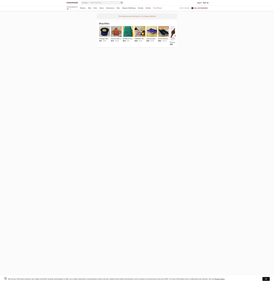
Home (101, 8)
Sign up (205, 3)
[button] (86, 3)
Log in (199, 3)
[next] (175, 36)
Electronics (110, 8)
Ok (266, 279)
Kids (95, 8)
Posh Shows (157, 8)
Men (89, 8)
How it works (184, 8)
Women (83, 8)
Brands (140, 8)
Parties (148, 8)
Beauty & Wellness (129, 8)
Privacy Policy (219, 279)
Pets (118, 8)
